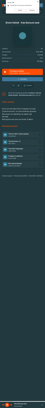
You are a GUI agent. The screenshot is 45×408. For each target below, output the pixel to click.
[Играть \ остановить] (5, 135)
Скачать (23, 79)
